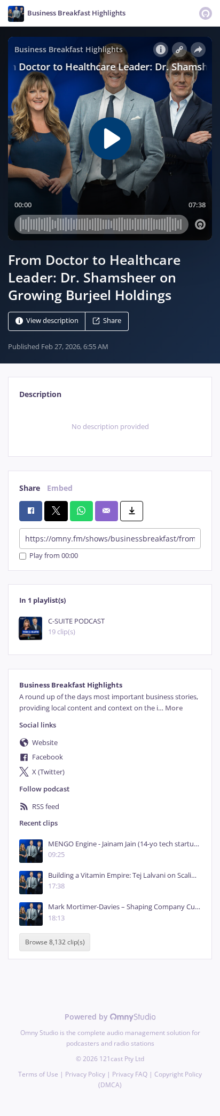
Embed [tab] (60, 488)
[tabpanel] (110, 426)
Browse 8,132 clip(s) (55, 942)
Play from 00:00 (53, 556)
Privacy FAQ (129, 1074)
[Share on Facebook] (30, 511)
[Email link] (106, 511)
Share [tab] (29, 488)
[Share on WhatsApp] (81, 511)
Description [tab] (40, 394)
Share (112, 321)
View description (52, 321)
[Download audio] (131, 511)
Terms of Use (38, 1074)
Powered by (87, 1017)
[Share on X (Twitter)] (55, 511)
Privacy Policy (85, 1074)
